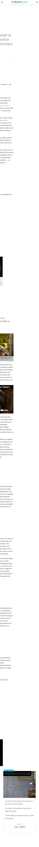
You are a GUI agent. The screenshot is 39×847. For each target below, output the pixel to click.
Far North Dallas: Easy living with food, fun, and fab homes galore (19, 817)
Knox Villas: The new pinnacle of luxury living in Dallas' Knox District (18, 809)
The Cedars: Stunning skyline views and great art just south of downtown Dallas (19, 802)
